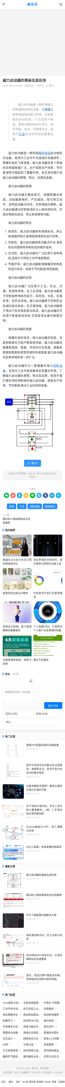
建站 (11, 1081)
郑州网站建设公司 (53, 1050)
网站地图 (44, 1068)
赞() (50, 85)
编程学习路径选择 (12, 1056)
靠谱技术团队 (53, 1032)
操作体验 (50, 1020)
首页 (3, 1081)
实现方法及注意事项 (53, 1056)
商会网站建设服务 (32, 1014)
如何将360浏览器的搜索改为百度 (32, 1020)
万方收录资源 (12, 1050)
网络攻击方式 (32, 1038)
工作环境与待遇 (12, 1008)
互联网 (61, 1081)
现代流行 (50, 1026)
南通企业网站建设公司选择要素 (32, 1032)
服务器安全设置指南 (32, 1056)
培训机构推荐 (53, 1014)
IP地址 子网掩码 (53, 1002)
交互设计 (9, 1038)
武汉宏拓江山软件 (32, 1008)
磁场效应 (44, 153)
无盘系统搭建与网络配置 (32, 1002)
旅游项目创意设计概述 (15, 593)
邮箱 (54, 1081)
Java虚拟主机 (12, 1002)
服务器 (32, 1081)
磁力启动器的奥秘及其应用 (24, 80)
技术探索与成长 (32, 1050)
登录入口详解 (53, 1038)
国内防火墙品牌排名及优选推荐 (17, 520)
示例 (7, 1044)
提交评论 (53, 705)
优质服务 (50, 1008)
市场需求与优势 (12, 1026)
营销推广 (39, 1083)
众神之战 (30, 1044)
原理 (47, 109)
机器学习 (9, 1020)
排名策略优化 (12, 1014)
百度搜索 (50, 1044)
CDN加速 (47, 1083)
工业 (22, 134)
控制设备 (35, 506)
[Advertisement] (32, 41)
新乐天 (32, 4)
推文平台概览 (41, 659)
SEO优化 (25, 1083)
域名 (18, 1081)
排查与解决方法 (32, 1026)
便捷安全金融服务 (12, 1032)
